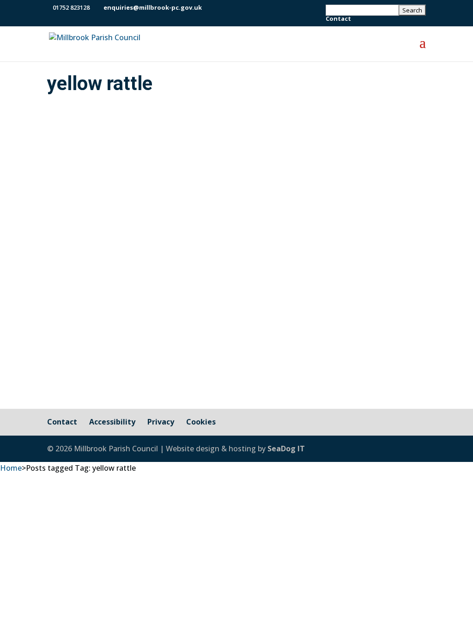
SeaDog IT (286, 448)
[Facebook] (211, 7)
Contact (338, 19)
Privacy (160, 422)
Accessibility (112, 422)
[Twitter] (222, 7)
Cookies (201, 422)
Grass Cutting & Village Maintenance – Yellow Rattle (197, 293)
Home (11, 468)
